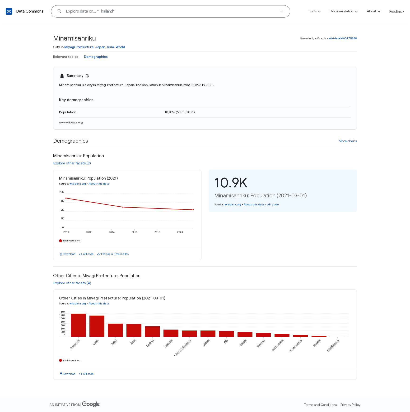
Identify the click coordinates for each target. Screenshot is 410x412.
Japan (100, 47)
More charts (348, 141)
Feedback (396, 11)
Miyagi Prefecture (79, 47)
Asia (110, 47)
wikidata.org (78, 183)
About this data (99, 183)
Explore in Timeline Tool (115, 254)
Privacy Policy (350, 405)
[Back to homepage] (9, 11)
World (120, 47)
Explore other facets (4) (72, 283)
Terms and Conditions (320, 405)
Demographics (96, 56)
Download (69, 254)
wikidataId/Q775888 (343, 38)
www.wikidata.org (71, 122)
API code (88, 254)
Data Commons (29, 11)
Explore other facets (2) (72, 163)
